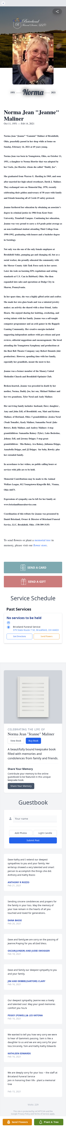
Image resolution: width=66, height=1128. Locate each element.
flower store (40, 545)
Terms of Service (41, 1113)
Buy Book (33, 740)
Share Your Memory (21, 785)
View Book (15, 740)
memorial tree (42, 540)
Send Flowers (47, 636)
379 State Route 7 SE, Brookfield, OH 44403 (36, 630)
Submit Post (33, 840)
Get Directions (19, 636)
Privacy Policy (24, 1113)
